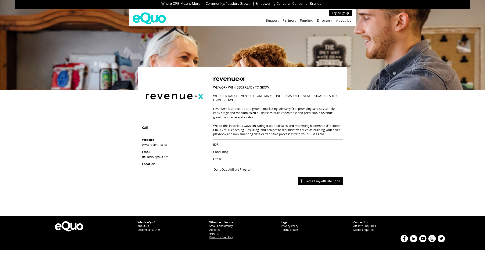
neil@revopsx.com (155, 157)
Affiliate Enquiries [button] (364, 226)
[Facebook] (404, 238)
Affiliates (214, 229)
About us (143, 226)
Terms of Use (289, 229)
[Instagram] (432, 238)
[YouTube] (422, 238)
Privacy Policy (289, 226)
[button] (272, 20)
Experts (214, 233)
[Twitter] (441, 238)
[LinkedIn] (413, 238)
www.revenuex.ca (154, 145)
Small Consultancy (221, 226)
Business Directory (221, 237)
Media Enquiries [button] (363, 229)
